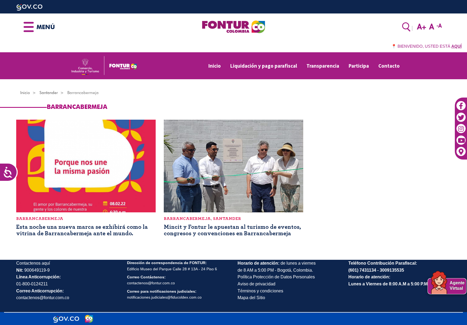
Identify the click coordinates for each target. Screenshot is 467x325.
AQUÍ (456, 46)
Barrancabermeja (39, 218)
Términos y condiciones (260, 291)
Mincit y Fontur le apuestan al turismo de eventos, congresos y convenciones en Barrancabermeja (232, 230)
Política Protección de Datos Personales (276, 277)
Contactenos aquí (33, 263)
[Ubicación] (461, 149)
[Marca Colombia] (89, 319)
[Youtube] (461, 137)
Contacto (389, 66)
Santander (48, 92)
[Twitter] (461, 114)
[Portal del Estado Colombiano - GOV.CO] (66, 319)
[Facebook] (461, 103)
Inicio (214, 66)
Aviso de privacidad (256, 284)
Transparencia (322, 66)
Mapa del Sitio (251, 297)
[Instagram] (461, 126)
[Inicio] (233, 26)
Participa (359, 66)
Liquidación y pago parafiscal (263, 66)
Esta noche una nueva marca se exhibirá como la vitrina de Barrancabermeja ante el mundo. (82, 230)
